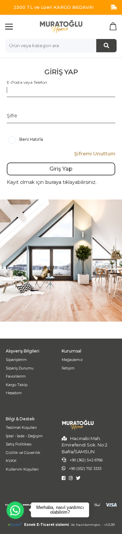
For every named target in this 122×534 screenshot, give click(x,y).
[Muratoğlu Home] (61, 26)
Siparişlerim (16, 359)
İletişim (68, 368)
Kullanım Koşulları (22, 469)
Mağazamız (72, 359)
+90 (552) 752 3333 (85, 468)
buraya (54, 182)
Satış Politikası (19, 444)
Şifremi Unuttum (94, 154)
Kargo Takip (16, 384)
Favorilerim (16, 376)
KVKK (11, 460)
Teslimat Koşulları (21, 427)
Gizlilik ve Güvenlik (23, 452)
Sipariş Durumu (20, 368)
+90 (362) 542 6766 (86, 460)
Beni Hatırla (31, 139)
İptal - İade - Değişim (24, 436)
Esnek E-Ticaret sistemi (39, 524)
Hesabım (14, 392)
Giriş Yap (61, 169)
